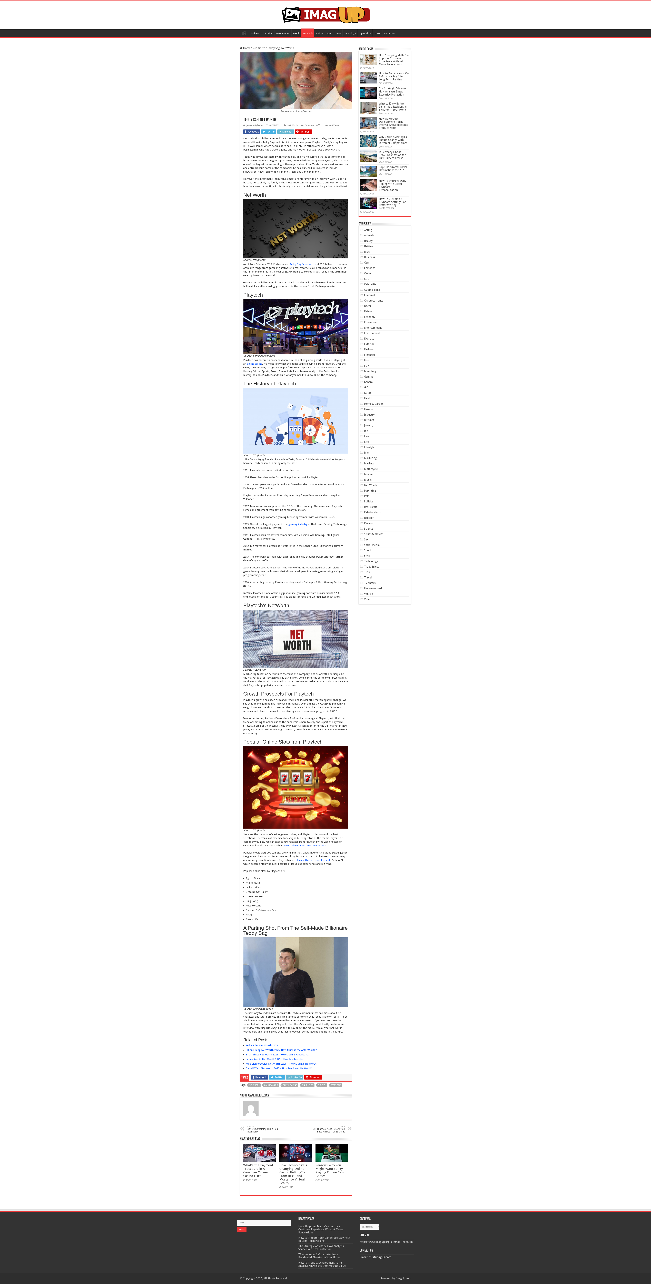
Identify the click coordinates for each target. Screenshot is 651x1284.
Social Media (372, 545)
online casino (254, 363)
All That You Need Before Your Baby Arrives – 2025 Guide (329, 1129)
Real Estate (370, 507)
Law (366, 436)
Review (368, 523)
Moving (368, 474)
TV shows (370, 583)
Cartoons (369, 268)
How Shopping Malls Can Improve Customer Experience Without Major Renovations (394, 60)
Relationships (372, 512)
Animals (369, 235)
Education (267, 33)
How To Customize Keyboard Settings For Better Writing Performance (392, 203)
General (368, 382)
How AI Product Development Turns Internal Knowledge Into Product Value (393, 123)
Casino (368, 273)
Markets (369, 463)
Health (296, 33)
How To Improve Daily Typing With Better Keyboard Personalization (392, 185)
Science (368, 528)
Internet (369, 420)
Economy (369, 316)
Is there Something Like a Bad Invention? (262, 1129)
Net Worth (308, 33)
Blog (367, 251)
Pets (366, 496)
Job (366, 431)
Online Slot (307, 1085)
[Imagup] (325, 14)
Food (367, 360)
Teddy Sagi (336, 1085)
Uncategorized (373, 588)
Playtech (322, 1085)
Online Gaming (290, 1085)
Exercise (369, 338)
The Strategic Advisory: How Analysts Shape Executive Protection (393, 91)
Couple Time (372, 289)
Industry (369, 414)
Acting (368, 230)
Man (366, 452)
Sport (329, 33)
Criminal (369, 295)
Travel (377, 33)
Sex (366, 539)
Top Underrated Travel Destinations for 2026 (393, 168)
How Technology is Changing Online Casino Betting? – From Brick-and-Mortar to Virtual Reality (293, 1174)
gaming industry (297, 524)
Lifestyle (369, 447)
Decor (367, 306)
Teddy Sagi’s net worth (303, 264)
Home (244, 32)
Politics (319, 33)
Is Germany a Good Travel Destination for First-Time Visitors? (392, 155)
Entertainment (283, 33)
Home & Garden (373, 403)
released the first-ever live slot (312, 860)
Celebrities (371, 284)
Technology (350, 33)
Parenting (370, 490)
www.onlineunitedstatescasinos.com (305, 845)
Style (338, 33)
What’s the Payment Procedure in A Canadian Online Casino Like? (258, 1170)
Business (255, 33)
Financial (369, 355)
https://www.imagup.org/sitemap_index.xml (386, 1241)
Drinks (368, 311)
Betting (368, 246)
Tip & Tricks (365, 33)
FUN (367, 365)
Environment (372, 333)
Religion (369, 517)
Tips (367, 572)
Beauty (368, 240)
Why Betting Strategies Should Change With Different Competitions (393, 140)
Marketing (370, 458)
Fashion (368, 349)
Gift (366, 387)
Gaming (368, 376)
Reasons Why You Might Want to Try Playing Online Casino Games (331, 1170)
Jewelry (368, 425)
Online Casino (271, 1085)
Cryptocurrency (373, 300)
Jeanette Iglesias (254, 125)
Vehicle (368, 593)
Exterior (369, 344)
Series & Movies (373, 534)
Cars (367, 262)
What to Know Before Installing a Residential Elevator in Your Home (393, 106)
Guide (367, 393)
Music (367, 479)
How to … (370, 409)
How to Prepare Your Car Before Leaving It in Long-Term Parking (394, 76)
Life (366, 441)
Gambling (370, 371)
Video (367, 599)
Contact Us (389, 33)
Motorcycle (371, 469)
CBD (366, 278)
